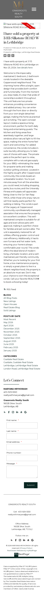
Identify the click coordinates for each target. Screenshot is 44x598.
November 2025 (11, 332)
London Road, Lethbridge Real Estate (22, 369)
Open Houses (10, 304)
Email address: (13, 442)
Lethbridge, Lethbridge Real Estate (26, 52)
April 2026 (8, 325)
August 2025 (10, 341)
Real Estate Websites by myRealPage (22, 550)
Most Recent (10, 319)
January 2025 (10, 350)
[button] (5, 412)
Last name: (11, 431)
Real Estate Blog (12, 307)
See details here (25, 67)
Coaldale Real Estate (14, 359)
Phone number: (13, 453)
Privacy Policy (26, 548)
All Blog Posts (10, 298)
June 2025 (9, 344)
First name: (11, 420)
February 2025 (11, 347)
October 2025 (10, 335)
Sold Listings (10, 310)
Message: (11, 463)
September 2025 (12, 338)
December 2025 (11, 328)
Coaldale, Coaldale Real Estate (18, 362)
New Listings (10, 301)
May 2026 (8, 322)
